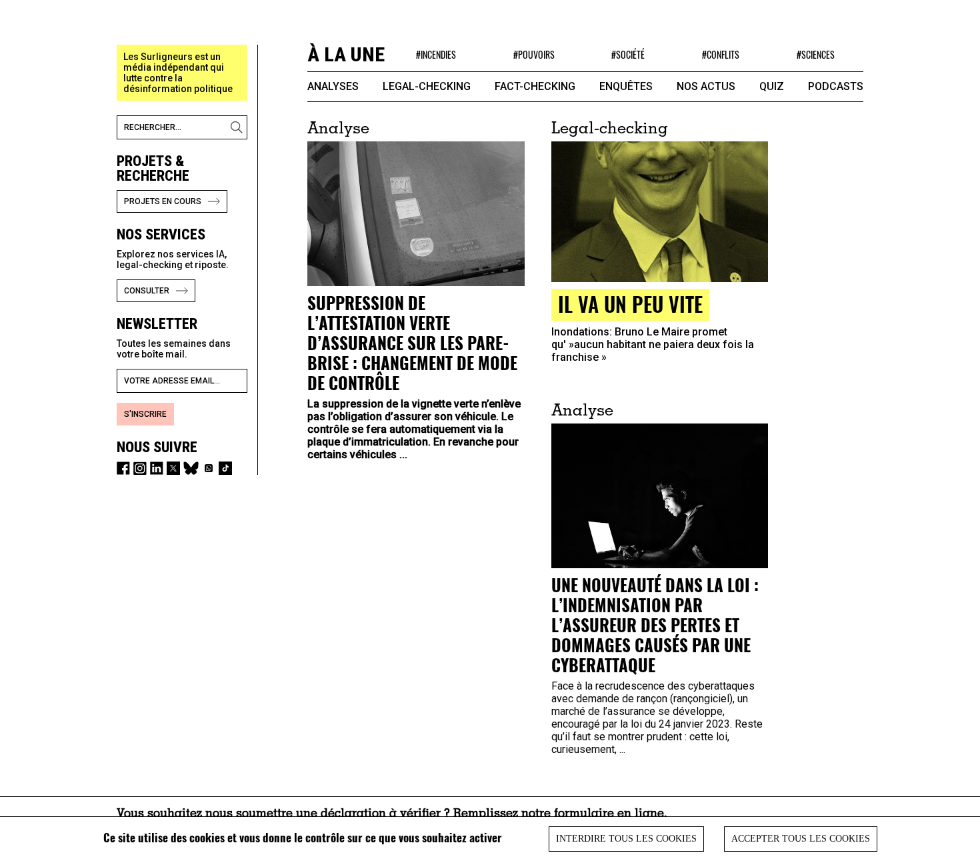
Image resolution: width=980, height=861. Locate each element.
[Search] (239, 127)
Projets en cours (162, 201)
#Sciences (816, 54)
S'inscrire (145, 414)
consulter (146, 290)
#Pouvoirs (534, 54)
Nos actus (706, 86)
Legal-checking (427, 86)
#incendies (436, 54)
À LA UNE (346, 54)
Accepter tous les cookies (800, 839)
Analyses (333, 86)
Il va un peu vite (630, 304)
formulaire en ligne (609, 814)
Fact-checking (535, 86)
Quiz (771, 86)
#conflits (720, 54)
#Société (628, 54)
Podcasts (835, 86)
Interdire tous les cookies (626, 839)
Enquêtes (626, 86)
